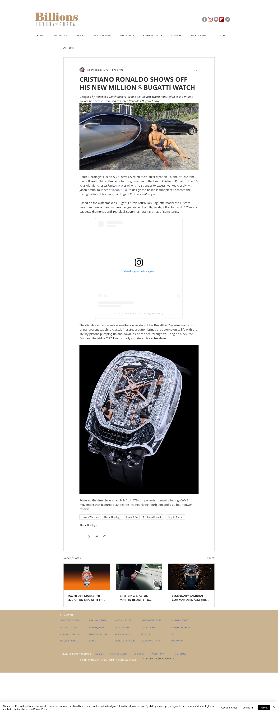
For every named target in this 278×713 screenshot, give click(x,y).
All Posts (68, 47)
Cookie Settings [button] (229, 707)
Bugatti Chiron (175, 517)
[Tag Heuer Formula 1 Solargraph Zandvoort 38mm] (87, 577)
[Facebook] (204, 19)
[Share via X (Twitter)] (88, 536)
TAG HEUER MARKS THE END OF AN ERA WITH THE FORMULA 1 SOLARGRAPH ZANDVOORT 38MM (85, 598)
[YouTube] (216, 19)
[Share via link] (104, 536)
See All (211, 557)
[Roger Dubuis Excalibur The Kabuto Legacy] (191, 577)
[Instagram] (210, 19)
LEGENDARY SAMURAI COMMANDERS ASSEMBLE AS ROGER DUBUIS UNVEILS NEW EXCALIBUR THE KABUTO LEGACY (190, 598)
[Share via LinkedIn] (96, 536)
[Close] (274, 707)
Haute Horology (112, 517)
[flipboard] (221, 19)
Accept (264, 707)
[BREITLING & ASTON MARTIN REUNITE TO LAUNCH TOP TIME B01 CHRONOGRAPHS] (139, 577)
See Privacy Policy (38, 709)
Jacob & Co (132, 517)
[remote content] (139, 268)
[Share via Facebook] (81, 536)
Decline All (248, 707)
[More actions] (197, 70)
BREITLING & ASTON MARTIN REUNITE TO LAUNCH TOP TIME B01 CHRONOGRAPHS (136, 598)
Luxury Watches (90, 517)
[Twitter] (227, 19)
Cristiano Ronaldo (152, 517)
